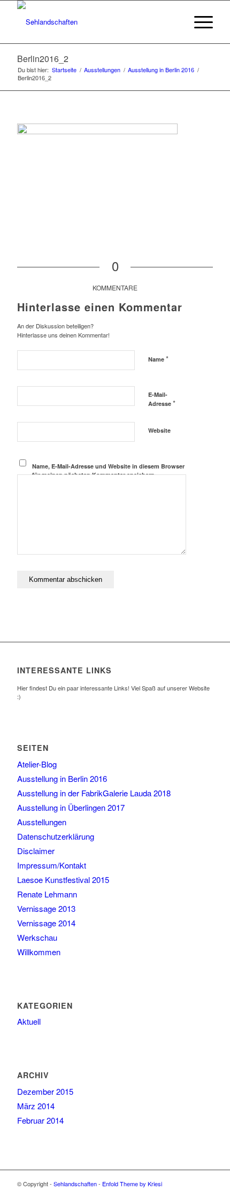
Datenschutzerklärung (55, 836)
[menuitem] (173, 22)
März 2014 (36, 1105)
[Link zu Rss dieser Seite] (205, 1184)
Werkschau (37, 937)
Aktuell (29, 1021)
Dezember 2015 (45, 1091)
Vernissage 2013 (46, 908)
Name (158, 359)
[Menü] (198, 22)
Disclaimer (36, 850)
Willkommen (38, 951)
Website (159, 430)
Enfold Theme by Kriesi (132, 1183)
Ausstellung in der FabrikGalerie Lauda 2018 (94, 792)
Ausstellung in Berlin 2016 (62, 778)
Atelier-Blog (37, 764)
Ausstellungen (41, 821)
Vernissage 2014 (46, 922)
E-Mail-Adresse (161, 399)
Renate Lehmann (47, 894)
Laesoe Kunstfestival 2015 (63, 879)
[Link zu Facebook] (189, 1184)
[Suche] (173, 22)
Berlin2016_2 (42, 58)
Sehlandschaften (75, 1183)
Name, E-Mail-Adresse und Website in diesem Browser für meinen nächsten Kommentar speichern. (108, 470)
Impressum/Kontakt (51, 865)
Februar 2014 (40, 1120)
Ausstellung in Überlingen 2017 (71, 807)
